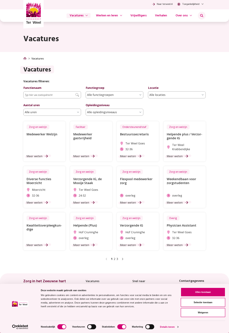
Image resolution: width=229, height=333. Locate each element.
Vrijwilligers (138, 15)
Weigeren (203, 312)
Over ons (182, 15)
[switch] (91, 326)
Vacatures (76, 15)
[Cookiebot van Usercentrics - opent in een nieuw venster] (20, 327)
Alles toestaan (203, 292)
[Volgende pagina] (122, 259)
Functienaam (32, 88)
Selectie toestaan (203, 302)
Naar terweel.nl (165, 4)
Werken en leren (107, 15)
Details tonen (167, 327)
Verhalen (161, 15)
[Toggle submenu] (202, 16)
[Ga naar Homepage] (24, 58)
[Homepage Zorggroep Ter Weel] (33, 14)
